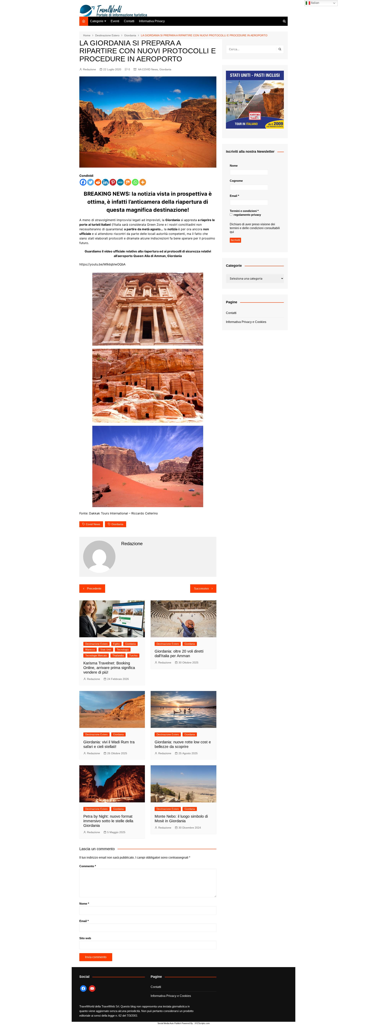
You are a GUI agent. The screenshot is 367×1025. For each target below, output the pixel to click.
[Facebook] (83, 182)
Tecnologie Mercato (96, 655)
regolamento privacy (247, 214)
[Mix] (127, 182)
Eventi (115, 21)
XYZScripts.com (202, 1023)
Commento (87, 866)
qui (232, 232)
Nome (84, 903)
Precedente (94, 588)
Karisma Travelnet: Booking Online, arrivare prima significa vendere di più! (109, 667)
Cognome (236, 180)
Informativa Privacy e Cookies (246, 322)
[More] (142, 182)
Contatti (129, 21)
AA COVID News (148, 69)
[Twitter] (90, 182)
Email (84, 921)
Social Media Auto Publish (169, 1023)
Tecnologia (123, 649)
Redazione (89, 69)
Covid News (93, 524)
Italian (314, 2)
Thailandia (118, 655)
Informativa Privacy (152, 21)
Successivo (201, 588)
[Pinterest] (113, 182)
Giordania (165, 69)
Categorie (96, 21)
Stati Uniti (105, 649)
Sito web (85, 938)
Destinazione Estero (96, 643)
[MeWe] (120, 182)
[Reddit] (98, 182)
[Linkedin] (105, 182)
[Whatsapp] (135, 182)
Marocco (90, 649)
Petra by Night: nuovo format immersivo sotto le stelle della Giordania (108, 821)
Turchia (133, 655)
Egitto (116, 643)
